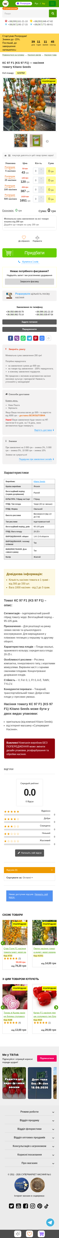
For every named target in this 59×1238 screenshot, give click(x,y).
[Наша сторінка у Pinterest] (39, 1206)
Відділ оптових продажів (29, 1137)
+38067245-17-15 (18, 24)
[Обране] (29, 1234)
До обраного (24, 241)
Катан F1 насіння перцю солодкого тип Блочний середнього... (45, 1016)
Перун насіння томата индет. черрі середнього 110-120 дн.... (45, 952)
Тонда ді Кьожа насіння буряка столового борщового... (14, 1016)
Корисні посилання (29, 1154)
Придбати (35, 252)
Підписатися (47, 1058)
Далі (47, 141)
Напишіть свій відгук (31, 853)
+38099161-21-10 (18, 21)
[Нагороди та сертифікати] (29, 1191)
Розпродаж (25, 3)
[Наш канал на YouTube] (18, 1206)
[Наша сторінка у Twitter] (11, 1206)
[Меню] (52, 3)
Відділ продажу (29, 1120)
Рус (36, 3)
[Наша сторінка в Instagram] (32, 1206)
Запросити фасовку (29, 281)
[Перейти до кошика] (41, 1234)
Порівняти (37, 241)
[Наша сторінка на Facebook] (25, 1206)
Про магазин (29, 1163)
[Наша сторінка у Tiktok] (46, 1206)
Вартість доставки (43, 430)
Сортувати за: (14, 877)
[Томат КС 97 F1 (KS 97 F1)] (21, 141)
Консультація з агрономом (29, 1146)
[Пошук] (53, 13)
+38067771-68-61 (43, 24)
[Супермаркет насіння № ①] (5, 3)
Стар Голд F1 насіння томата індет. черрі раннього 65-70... (15, 952)
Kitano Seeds (39, 481)
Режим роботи (29, 1111)
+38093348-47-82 (43, 21)
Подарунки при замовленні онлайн (35, 459)
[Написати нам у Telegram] (50, 1222)
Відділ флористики (29, 1129)
